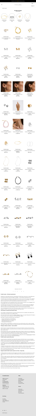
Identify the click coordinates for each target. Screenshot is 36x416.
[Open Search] (33, 3)
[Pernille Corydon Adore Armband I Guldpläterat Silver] (30, 274)
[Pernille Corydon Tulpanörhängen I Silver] (6, 49)
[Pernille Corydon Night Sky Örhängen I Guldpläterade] (18, 255)
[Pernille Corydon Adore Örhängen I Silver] (30, 161)
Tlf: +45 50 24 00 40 (5, 381)
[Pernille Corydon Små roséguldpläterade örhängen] (30, 68)
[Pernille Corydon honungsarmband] (18, 30)
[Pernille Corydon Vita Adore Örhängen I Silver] (18, 274)
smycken (31, 302)
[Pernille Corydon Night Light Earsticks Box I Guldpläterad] (30, 199)
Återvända (19, 381)
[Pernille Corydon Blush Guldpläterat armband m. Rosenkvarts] (6, 124)
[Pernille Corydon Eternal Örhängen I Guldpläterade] (6, 236)
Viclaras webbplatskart (6, 400)
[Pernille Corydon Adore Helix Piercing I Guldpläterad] (6, 199)
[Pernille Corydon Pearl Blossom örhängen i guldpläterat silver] (6, 68)
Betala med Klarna (20, 380)
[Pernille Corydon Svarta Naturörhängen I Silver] (30, 218)
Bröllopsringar (20, 389)
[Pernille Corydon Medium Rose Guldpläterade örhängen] (18, 86)
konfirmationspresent (15, 334)
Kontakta (4, 401)
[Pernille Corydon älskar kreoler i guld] (6, 255)
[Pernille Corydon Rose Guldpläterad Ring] (30, 105)
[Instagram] (4, 410)
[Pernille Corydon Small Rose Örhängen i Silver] (18, 68)
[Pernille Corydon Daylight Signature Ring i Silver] (30, 124)
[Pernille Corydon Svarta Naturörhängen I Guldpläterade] (18, 218)
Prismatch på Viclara (21, 383)
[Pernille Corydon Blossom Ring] (6, 30)
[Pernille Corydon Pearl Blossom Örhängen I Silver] (30, 49)
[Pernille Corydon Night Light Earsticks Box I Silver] (18, 199)
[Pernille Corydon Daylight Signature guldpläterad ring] (6, 143)
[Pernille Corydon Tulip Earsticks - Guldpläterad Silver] (18, 49)
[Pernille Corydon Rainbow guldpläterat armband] (18, 143)
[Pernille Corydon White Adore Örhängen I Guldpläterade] (6, 274)
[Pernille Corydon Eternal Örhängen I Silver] (18, 236)
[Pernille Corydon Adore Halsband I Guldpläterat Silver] (6, 161)
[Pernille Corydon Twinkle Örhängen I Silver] (6, 218)
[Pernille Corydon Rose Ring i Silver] (18, 105)
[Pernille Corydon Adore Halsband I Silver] (18, 161)
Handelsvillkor (20, 378)
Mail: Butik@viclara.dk (6, 382)
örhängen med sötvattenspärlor (15, 342)
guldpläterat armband (24, 342)
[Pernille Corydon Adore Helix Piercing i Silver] (30, 180)
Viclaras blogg (4, 399)
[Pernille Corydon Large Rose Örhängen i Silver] (6, 105)
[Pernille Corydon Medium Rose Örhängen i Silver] (6, 86)
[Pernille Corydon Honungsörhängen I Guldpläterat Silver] (30, 30)
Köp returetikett (20, 382)
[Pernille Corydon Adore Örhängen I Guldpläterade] (6, 180)
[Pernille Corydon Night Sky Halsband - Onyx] (18, 180)
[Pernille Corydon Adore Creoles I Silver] (30, 236)
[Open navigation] (3, 4)
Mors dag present (29, 334)
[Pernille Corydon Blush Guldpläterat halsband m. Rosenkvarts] (18, 124)
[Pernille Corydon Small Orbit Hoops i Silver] (30, 143)
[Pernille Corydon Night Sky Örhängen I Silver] (30, 255)
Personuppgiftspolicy (21, 379)
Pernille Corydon (4, 8)
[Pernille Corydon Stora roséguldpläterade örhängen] (30, 86)
